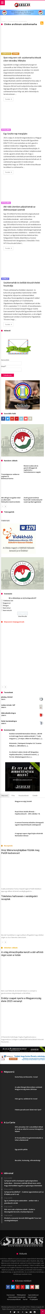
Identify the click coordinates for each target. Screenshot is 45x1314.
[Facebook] (3, 419)
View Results (22, 616)
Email (3, 366)
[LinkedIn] (21, 419)
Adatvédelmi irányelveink (17, 1297)
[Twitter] (8, 419)
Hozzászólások (24, 795)
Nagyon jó (6, 603)
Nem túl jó (6, 608)
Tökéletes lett (8, 601)
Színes (15, 54)
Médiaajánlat (21, 1295)
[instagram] (30, 419)
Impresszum (11, 1295)
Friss (13, 795)
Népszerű (5, 795)
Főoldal (3, 21)
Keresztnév (5, 360)
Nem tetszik (7, 610)
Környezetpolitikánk (14, 1299)
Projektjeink (34, 1299)
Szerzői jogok (32, 1297)
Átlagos (6, 605)
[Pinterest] (17, 419)
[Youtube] (26, 419)
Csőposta (6, 54)
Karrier (25, 1299)
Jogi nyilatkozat (33, 1295)
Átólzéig (6, 130)
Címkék (35, 795)
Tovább (7, 99)
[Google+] (12, 419)
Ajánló (5, 279)
